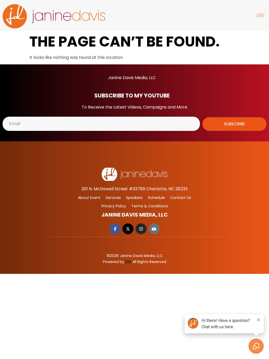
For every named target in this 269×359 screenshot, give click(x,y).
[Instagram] (141, 228)
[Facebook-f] (115, 228)
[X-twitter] (127, 228)
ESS (128, 261)
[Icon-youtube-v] (154, 228)
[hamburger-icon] (260, 15)
